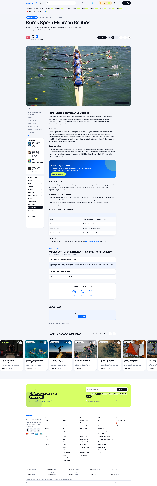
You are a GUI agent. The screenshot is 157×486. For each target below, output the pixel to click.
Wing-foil (115, 474)
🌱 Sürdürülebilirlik (120, 420)
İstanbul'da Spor (84, 417)
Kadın (111, 8)
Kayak (64, 436)
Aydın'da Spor (83, 450)
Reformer (115, 472)
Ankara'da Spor (84, 420)
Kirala (84, 8)
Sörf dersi (94, 472)
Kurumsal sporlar (102, 442)
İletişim (99, 452)
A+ (116, 37)
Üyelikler (49, 8)
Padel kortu (52, 469)
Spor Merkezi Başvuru (103, 431)
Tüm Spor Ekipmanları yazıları (98, 334)
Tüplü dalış (115, 469)
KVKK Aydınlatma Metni (96, 483)
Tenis (64, 417)
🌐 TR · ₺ (94, 3)
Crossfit (51, 472)
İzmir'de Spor (83, 423)
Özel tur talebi (101, 433)
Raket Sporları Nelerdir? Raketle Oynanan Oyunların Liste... (37, 144)
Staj (99, 425)
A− (109, 37)
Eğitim (41, 8)
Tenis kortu (31, 469)
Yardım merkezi (102, 450)
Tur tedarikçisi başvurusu (104, 436)
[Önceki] (110, 333)
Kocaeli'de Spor (84, 439)
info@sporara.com (67, 479)
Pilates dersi (74, 469)
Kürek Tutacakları (32, 123)
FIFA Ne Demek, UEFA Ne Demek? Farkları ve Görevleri (37, 161)
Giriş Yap (82, 316)
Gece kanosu (31, 472)
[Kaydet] (121, 37)
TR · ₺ (129, 483)
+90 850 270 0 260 (58, 479)
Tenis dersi (73, 474)
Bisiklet (64, 433)
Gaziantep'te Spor (85, 442)
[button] (82, 259)
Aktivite (36, 8)
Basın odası (101, 428)
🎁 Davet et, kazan (120, 423)
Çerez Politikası (123, 483)
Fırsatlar (39, 11)
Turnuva (68, 8)
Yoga (64, 431)
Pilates (64, 428)
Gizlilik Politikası (106, 483)
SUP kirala (30, 474)
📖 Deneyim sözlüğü (121, 417)
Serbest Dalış (66, 458)
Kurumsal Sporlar (82, 3)
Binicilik (64, 442)
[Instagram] (27, 430)
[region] (82, 224)
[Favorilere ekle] (20, 342)
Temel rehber (31, 132)
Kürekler (30, 117)
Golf (64, 439)
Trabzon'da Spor (84, 447)
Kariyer (99, 423)
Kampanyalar (101, 447)
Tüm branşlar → (67, 460)
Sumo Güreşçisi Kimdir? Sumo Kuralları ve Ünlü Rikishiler (36, 153)
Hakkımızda (101, 417)
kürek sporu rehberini (92, 241)
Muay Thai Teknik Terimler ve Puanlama (36, 168)
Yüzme (64, 447)
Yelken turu (95, 469)
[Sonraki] (114, 333)
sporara (29, 3)
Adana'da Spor (84, 433)
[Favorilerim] (114, 2)
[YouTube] (34, 430)
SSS (28, 135)
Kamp (64, 455)
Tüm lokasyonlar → (85, 455)
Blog (45, 11)
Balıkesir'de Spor (84, 452)
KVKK (87, 403)
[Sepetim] (119, 2)
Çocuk (103, 8)
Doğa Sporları (66, 452)
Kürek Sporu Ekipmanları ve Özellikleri (34, 113)
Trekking (65, 444)
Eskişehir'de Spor (84, 444)
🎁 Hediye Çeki (31, 11)
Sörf (64, 423)
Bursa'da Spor (83, 428)
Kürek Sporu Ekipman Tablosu (35, 129)
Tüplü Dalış (65, 425)
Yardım (88, 3)
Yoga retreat (75, 472)
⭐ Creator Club (120, 425)
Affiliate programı (102, 444)
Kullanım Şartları (92, 403)
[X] (31, 430)
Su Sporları (65, 450)
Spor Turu (59, 8)
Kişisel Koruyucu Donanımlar (34, 126)
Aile (119, 8)
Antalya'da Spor (84, 425)
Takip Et (103, 37)
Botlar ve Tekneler (32, 120)
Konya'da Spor (84, 436)
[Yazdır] (129, 37)
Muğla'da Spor (83, 431)
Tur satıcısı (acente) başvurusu (105, 439)
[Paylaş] (125, 37)
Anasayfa (29, 8)
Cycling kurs (51, 474)
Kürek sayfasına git (57, 174)
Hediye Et (106, 3)
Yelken (64, 420)
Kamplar (93, 8)
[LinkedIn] (38, 430)
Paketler (75, 8)
